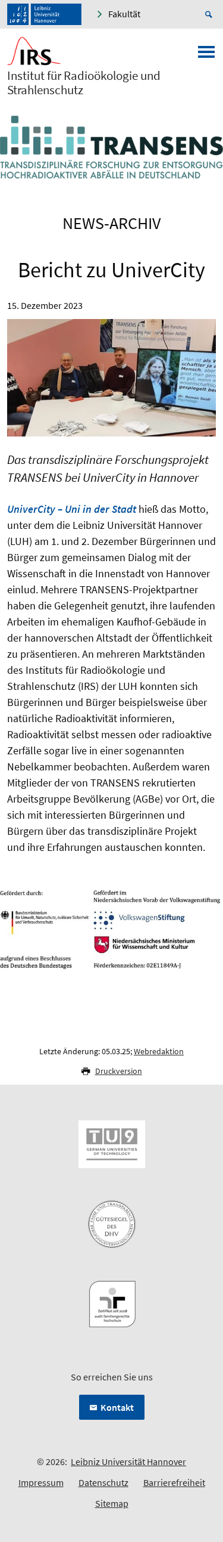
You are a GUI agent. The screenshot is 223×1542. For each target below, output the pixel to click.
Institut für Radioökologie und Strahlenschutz (84, 83)
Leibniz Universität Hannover (128, 1461)
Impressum (41, 1482)
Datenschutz (103, 1482)
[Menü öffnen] (206, 55)
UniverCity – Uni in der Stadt (71, 509)
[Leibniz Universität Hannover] (44, 14)
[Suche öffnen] (210, 14)
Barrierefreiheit (174, 1482)
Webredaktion (159, 1051)
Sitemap (111, 1503)
